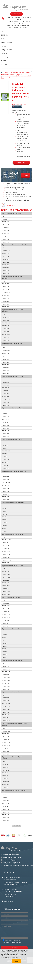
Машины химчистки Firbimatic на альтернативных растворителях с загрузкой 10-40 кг (16, 74)
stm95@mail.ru (8, 901)
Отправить (14, 948)
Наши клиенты (6, 42)
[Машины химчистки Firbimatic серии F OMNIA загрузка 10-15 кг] (5, 97)
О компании (6, 35)
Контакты (4, 65)
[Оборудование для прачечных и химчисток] (11, 848)
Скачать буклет (11, 205)
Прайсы (4, 53)
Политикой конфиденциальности (12, 942)
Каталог (4, 39)
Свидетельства (6, 50)
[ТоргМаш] (16, 7)
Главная (4, 31)
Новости (4, 57)
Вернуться (16, 826)
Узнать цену (21, 163)
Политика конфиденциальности (9, 957)
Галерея (4, 61)
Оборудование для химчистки (20, 72)
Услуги (3, 46)
